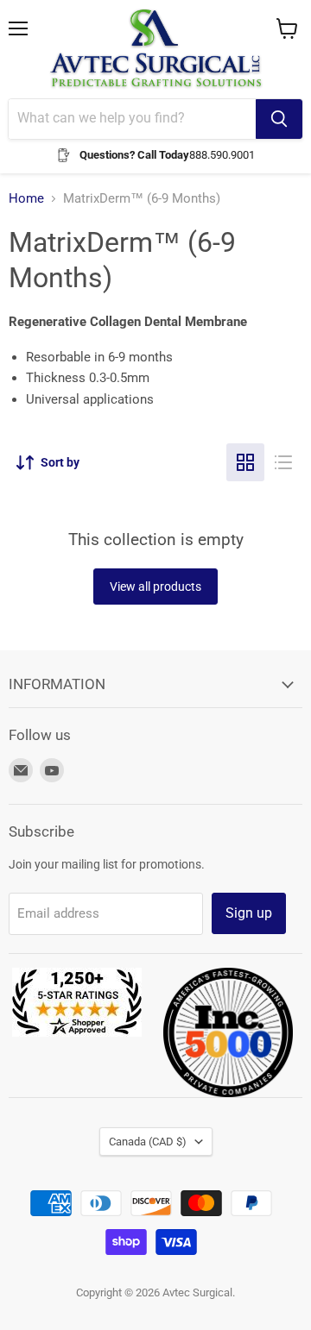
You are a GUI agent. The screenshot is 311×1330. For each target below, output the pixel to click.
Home (26, 198)
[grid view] (245, 462)
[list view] (283, 462)
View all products (155, 586)
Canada (148, 1141)
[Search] (279, 119)
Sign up (248, 913)
